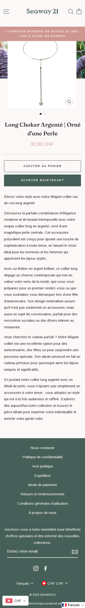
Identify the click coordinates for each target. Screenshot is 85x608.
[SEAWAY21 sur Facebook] (45, 568)
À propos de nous (42, 513)
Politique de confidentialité (42, 457)
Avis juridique (42, 466)
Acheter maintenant (42, 180)
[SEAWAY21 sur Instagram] (35, 568)
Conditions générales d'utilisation (42, 503)
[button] (73, 605)
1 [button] (41, 114)
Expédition (42, 476)
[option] (42, 34)
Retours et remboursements (42, 494)
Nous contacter (42, 448)
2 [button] (45, 114)
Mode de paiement (42, 485)
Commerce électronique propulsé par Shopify (42, 603)
